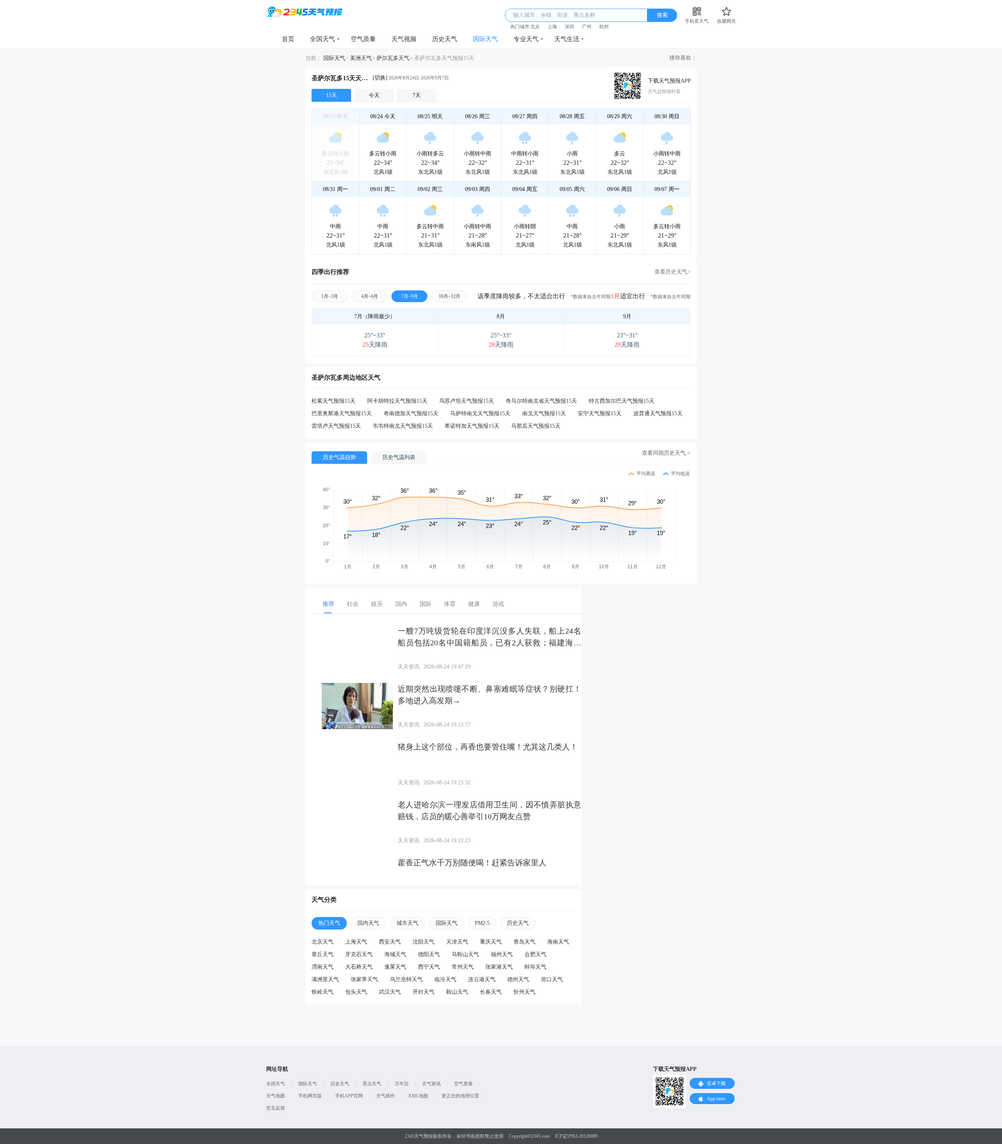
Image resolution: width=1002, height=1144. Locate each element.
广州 (586, 26)
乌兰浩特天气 (406, 979)
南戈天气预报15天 (544, 413)
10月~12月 (449, 296)
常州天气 (463, 967)
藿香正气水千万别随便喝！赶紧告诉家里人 (472, 862)
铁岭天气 (322, 992)
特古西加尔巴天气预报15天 (621, 401)
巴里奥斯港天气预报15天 (342, 413)
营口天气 (552, 979)
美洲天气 (361, 58)
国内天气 (368, 923)
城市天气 (407, 923)
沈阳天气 (423, 942)
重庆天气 (491, 942)
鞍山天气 (457, 992)
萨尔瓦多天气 (393, 58)
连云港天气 (482, 979)
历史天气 (444, 39)
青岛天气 (524, 942)
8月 (501, 316)
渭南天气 (322, 967)
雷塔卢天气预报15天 (336, 426)
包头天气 (356, 992)
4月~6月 (369, 296)
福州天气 (502, 954)
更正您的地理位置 (460, 1096)
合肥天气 (535, 954)
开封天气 (423, 992)
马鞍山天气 (465, 954)
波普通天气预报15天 (658, 413)
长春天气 (491, 992)
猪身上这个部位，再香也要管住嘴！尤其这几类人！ (488, 746)
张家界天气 (364, 979)
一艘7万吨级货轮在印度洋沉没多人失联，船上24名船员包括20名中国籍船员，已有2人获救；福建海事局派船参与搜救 (489, 643)
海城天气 (395, 954)
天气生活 (566, 39)
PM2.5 (482, 923)
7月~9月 (409, 296)
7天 (417, 95)
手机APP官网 (349, 1096)
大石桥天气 (359, 967)
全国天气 (322, 39)
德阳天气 (429, 954)
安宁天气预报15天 (600, 413)
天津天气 (457, 942)
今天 (374, 95)
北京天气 (322, 942)
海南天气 (558, 942)
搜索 (662, 15)
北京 (535, 26)
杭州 (604, 26)
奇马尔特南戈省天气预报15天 (541, 401)
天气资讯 (431, 1083)
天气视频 (403, 39)
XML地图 (418, 1096)
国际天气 (485, 39)
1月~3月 (329, 296)
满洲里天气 (325, 979)
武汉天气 (390, 992)
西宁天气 (429, 967)
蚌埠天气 (535, 967)
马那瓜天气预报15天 (535, 426)
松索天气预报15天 (333, 401)
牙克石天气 (359, 954)
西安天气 (390, 942)
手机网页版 (310, 1096)
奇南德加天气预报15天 (411, 413)
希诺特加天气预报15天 (472, 426)
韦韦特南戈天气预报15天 (403, 426)
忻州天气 (524, 992)
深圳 (569, 26)
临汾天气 (445, 979)
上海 (552, 26)
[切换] (380, 78)
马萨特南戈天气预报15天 (480, 413)
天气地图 (275, 1096)
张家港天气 (499, 967)
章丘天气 (322, 954)
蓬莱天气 (395, 967)
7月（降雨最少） (374, 316)
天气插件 (385, 1096)
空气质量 (363, 39)
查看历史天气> (672, 272)
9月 (627, 316)
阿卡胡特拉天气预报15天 (397, 401)
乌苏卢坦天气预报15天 (466, 401)
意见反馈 (275, 1108)
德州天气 (518, 979)
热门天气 (329, 923)
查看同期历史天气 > (666, 453)
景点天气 (371, 1083)
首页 (288, 39)
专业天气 (526, 39)
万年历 (402, 1083)
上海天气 (356, 942)
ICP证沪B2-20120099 (576, 1136)
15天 (331, 95)
